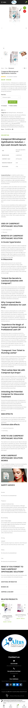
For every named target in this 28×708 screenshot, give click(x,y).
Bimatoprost (11, 68)
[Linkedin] (14, 684)
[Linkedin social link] (11, 129)
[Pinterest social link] (9, 129)
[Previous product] (23, 68)
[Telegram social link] (13, 129)
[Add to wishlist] (11, 605)
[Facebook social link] (5, 129)
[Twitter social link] (7, 129)
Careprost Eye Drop (5, 175)
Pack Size (3, 94)
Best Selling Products (11, 112)
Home (2, 68)
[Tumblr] (20, 684)
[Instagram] (10, 684)
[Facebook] (7, 684)
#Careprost (12, 116)
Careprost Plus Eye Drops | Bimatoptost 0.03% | (7, 617)
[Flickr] (17, 684)
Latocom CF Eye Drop (21, 615)
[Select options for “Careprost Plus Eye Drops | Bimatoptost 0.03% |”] (11, 607)
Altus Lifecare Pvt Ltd (22, 691)
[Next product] (26, 68)
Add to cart (12, 102)
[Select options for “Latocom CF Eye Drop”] (25, 607)
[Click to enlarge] (3, 48)
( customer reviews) (12, 76)
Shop (6, 68)
